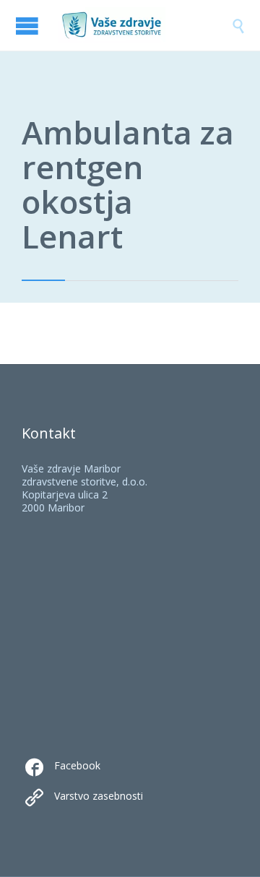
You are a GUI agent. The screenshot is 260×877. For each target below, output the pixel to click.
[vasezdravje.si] (144, 25)
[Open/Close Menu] (29, 26)
